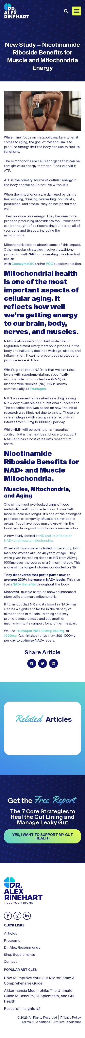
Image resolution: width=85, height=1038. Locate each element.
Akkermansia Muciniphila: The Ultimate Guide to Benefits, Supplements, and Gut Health (39, 995)
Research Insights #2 (22, 1008)
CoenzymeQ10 (22, 263)
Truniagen (38, 389)
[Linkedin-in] (27, 916)
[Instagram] (17, 916)
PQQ (49, 263)
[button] (76, 11)
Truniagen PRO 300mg (34, 631)
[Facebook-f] (8, 916)
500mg (58, 631)
